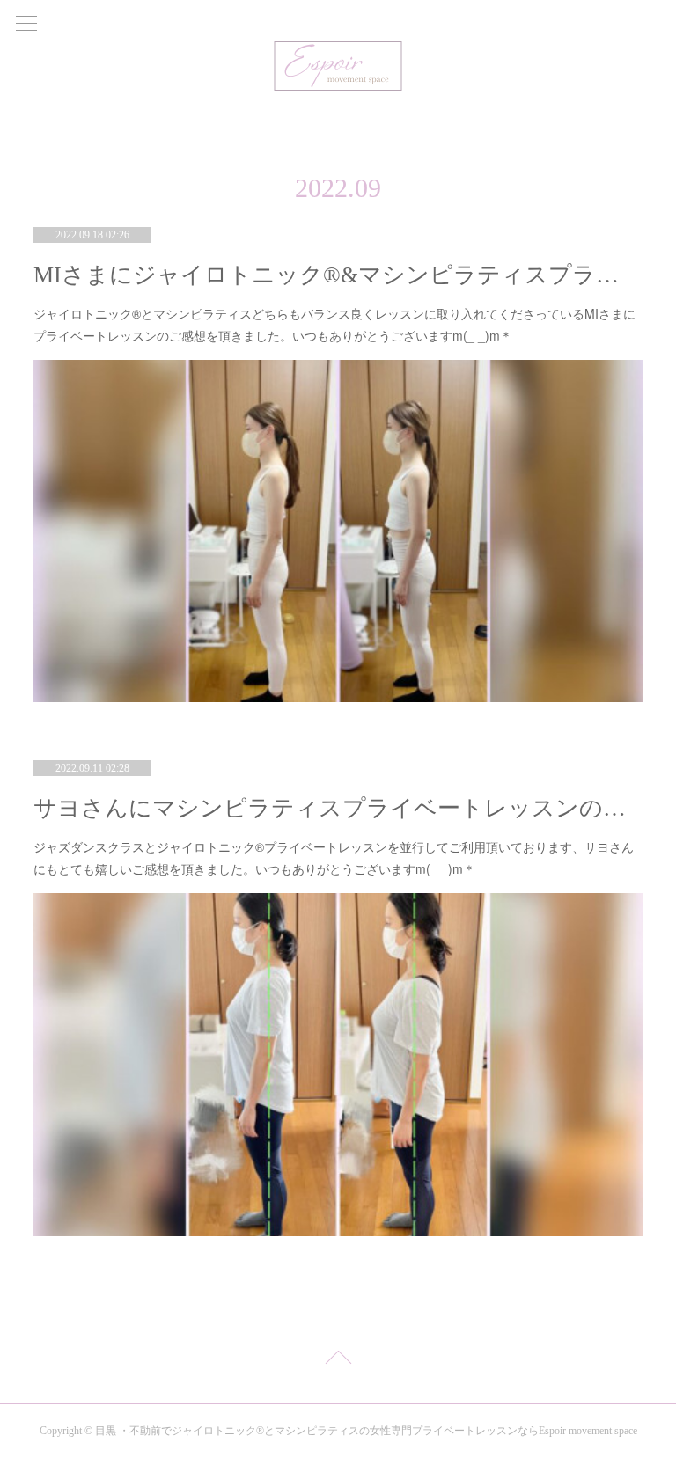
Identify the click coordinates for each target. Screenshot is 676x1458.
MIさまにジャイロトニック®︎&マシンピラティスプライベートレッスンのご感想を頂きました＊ (337, 275)
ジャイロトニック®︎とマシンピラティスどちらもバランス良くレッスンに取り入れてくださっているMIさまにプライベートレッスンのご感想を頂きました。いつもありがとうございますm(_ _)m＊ (334, 324)
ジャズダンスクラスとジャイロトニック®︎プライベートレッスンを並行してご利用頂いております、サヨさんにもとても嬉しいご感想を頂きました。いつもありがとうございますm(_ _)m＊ (333, 857)
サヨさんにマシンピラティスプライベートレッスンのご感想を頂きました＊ (337, 808)
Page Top (338, 1360)
